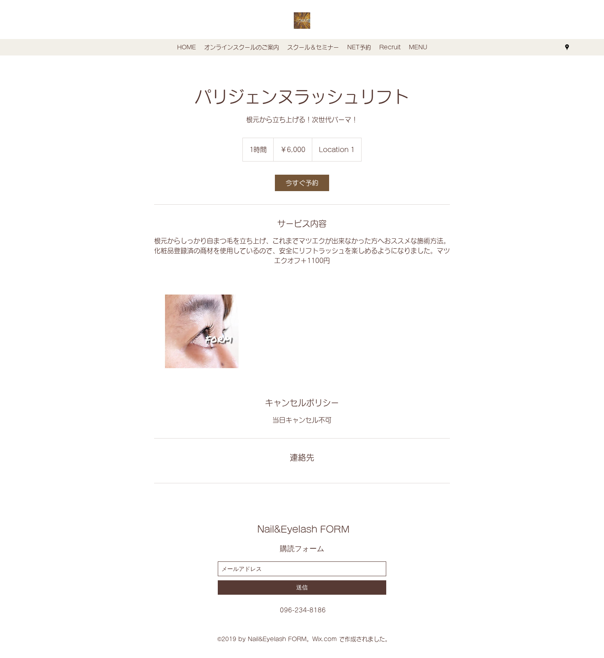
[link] (302, 183)
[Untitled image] (201, 331)
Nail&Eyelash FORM (303, 529)
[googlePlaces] (567, 47)
